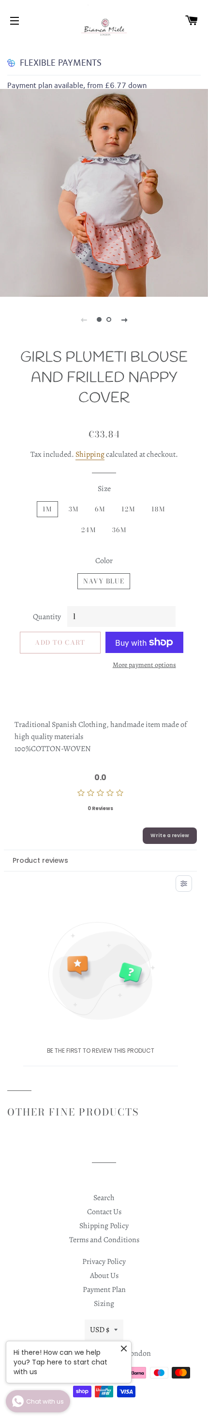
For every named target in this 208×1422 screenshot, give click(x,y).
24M (88, 530)
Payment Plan (104, 1289)
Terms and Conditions (104, 1239)
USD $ (99, 1329)
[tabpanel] (104, 193)
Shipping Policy (104, 1225)
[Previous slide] (83, 319)
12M (128, 509)
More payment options (144, 664)
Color (104, 560)
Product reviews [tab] (40, 860)
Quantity (47, 616)
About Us (104, 1275)
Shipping (89, 454)
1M (47, 509)
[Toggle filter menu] (184, 883)
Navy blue (103, 581)
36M (119, 530)
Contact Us (104, 1211)
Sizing (104, 1303)
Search (104, 1197)
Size (104, 488)
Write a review (169, 835)
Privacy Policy (104, 1261)
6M (100, 509)
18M (158, 509)
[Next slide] (124, 319)
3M (74, 509)
